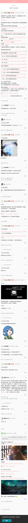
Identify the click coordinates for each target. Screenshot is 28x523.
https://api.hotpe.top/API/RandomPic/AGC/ (15, 443)
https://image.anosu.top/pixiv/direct (17, 87)
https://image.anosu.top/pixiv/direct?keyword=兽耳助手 (14, 231)
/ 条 (14, 1)
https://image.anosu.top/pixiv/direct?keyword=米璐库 (13, 77)
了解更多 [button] (17, 517)
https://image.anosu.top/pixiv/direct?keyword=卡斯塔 (13, 236)
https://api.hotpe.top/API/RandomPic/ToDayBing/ (12, 478)
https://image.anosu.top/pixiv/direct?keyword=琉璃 (13, 51)
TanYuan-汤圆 (6, 122)
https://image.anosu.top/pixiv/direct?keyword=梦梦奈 (13, 27)
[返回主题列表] (1, 1)
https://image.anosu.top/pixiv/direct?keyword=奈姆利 (13, 74)
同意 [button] (7, 520)
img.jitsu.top (4, 392)
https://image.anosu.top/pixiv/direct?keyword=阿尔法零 (14, 54)
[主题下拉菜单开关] (26, 1)
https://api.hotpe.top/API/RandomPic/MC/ (10, 471)
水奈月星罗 (5, 138)
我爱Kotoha (5, 406)
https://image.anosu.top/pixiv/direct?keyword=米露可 (13, 57)
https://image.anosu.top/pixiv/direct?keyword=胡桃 (13, 64)
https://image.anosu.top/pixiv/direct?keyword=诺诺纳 (13, 61)
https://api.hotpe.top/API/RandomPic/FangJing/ (12, 463)
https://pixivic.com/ (5, 96)
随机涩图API (3, 20)
